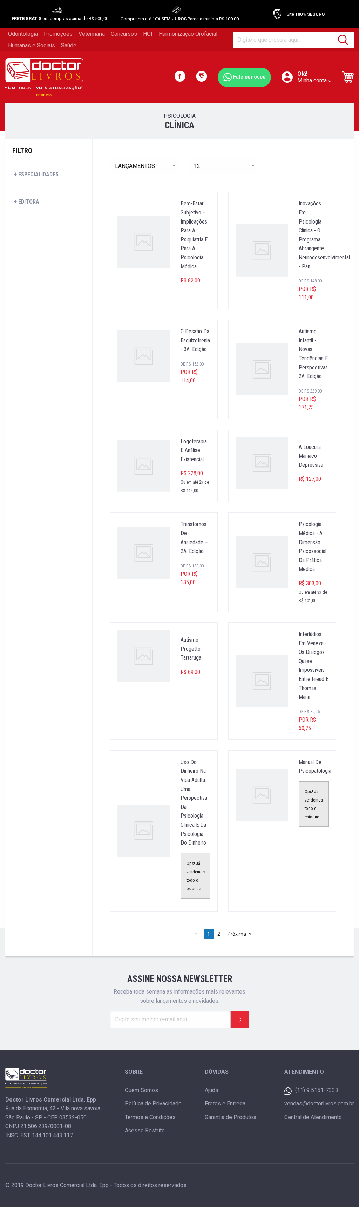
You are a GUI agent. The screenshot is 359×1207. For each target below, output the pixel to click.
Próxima (237, 934)
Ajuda (211, 1090)
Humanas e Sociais (31, 45)
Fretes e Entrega (225, 1103)
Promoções (58, 33)
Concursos (124, 33)
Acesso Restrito (145, 1130)
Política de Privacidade (153, 1103)
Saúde (68, 45)
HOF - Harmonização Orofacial (180, 33)
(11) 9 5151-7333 (316, 1090)
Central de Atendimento (313, 1117)
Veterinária (92, 33)
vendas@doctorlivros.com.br (319, 1103)
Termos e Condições (150, 1117)
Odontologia (23, 33)
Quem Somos (141, 1090)
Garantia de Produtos (230, 1117)
